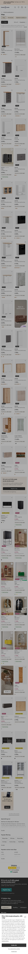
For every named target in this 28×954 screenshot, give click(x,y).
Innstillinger (14, 951)
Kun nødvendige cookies (14, 948)
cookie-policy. (5, 941)
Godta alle (14, 945)
